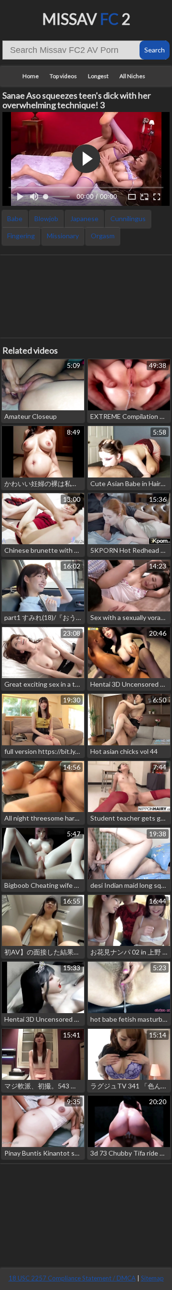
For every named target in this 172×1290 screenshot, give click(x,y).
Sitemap (152, 1278)
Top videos (63, 76)
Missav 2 (86, 19)
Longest (98, 76)
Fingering (21, 236)
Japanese (84, 218)
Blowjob (46, 218)
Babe (14, 218)
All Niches (132, 76)
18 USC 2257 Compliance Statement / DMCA (72, 1278)
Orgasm (103, 236)
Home (30, 76)
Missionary (63, 236)
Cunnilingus (128, 218)
